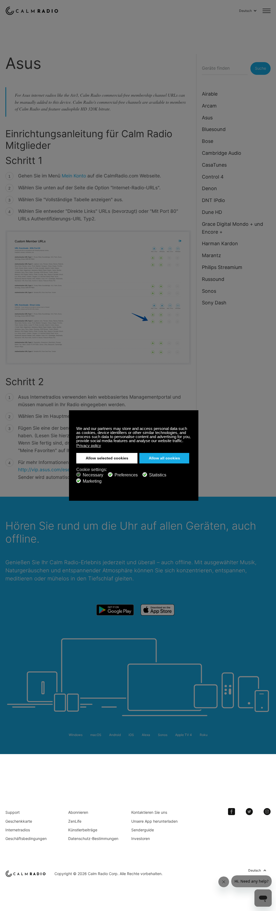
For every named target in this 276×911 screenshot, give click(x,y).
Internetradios (17, 830)
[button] (184, 441)
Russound (213, 279)
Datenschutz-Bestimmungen (93, 838)
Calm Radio (33, 10)
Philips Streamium (222, 267)
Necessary (93, 475)
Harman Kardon (220, 243)
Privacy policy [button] (88, 445)
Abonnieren (78, 812)
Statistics (157, 475)
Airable (210, 94)
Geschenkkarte (18, 821)
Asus (207, 117)
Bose (207, 141)
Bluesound (214, 129)
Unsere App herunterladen (154, 821)
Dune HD (212, 212)
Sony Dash (214, 302)
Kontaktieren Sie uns (149, 812)
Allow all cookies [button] (164, 458)
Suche (260, 68)
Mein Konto (74, 176)
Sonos (209, 291)
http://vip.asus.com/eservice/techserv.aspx (65, 469)
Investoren (140, 838)
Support (12, 812)
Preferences (126, 475)
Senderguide (142, 830)
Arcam (209, 106)
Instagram (267, 811)
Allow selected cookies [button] (107, 458)
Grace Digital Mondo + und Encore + (232, 228)
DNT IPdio (213, 200)
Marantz (211, 255)
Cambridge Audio (221, 153)
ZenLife (74, 821)
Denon (209, 188)
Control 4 (213, 177)
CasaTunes (214, 165)
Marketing (92, 481)
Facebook (231, 811)
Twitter (249, 811)
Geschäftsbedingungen (26, 838)
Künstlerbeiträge (82, 830)
